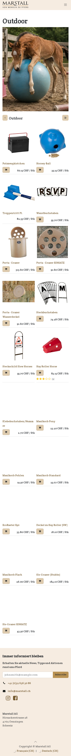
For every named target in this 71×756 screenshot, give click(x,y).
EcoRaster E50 (10, 525)
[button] (6, 170)
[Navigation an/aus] (65, 4)
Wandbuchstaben (47, 213)
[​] (8, 698)
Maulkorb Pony (45, 421)
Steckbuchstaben (47, 312)
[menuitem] (23, 750)
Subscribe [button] (60, 674)
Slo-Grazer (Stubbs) (48, 574)
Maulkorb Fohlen (13, 475)
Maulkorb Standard (48, 475)
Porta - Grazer (11, 262)
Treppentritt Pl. (12, 213)
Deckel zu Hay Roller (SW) (52, 525)
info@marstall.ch (19, 691)
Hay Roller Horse (46, 366)
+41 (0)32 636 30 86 (20, 683)
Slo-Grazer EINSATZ (14, 624)
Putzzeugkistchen (13, 163)
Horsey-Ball (43, 163)
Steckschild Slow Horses (17, 366)
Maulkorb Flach (12, 574)
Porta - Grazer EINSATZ (50, 262)
